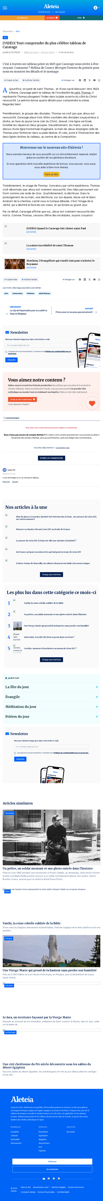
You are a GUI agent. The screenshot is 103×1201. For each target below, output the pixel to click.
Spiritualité (15, 1139)
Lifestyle (14, 1135)
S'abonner (52, 1161)
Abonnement (44, 1143)
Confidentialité (63, 1192)
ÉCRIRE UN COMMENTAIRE (51, 458)
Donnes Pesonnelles (46, 1192)
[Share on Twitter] (90, 80)
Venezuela (9, 813)
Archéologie (10, 1032)
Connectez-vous (62, 447)
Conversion (17, 293)
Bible (7, 891)
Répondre (6, 482)
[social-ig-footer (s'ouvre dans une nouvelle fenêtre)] (59, 1178)
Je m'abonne (22, 17)
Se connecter (52, 1169)
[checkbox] (6, 352)
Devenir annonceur (76, 1187)
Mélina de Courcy (31, 52)
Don (40, 1147)
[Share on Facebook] (80, 80)
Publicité (42, 1151)
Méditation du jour (20, 707)
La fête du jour (17, 687)
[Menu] (19, 7)
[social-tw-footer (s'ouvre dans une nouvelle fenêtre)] (54, 1178)
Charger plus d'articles (51, 574)
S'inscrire (11, 360)
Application (43, 1135)
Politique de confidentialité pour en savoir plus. (71, 753)
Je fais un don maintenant (21, 399)
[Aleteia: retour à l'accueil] (51, 6)
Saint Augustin (60, 12)
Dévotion (9, 985)
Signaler (15, 482)
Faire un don (51, 174)
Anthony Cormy (48, 52)
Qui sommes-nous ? (41, 1187)
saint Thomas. (83, 92)
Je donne (50, 17)
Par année (71, 1132)
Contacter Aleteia (28, 1192)
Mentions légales (59, 1187)
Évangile (12, 697)
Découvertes (8, 31)
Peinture (30, 293)
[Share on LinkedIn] (85, 80)
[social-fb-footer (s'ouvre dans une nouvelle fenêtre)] (49, 1178)
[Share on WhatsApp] (99, 80)
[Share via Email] (94, 80)
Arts (18, 31)
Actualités (15, 1132)
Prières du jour (17, 717)
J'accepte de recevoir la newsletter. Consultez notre (39, 352)
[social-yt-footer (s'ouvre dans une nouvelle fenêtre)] (44, 1178)
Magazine (43, 1139)
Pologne (8, 938)
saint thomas (44, 293)
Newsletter (43, 1132)
